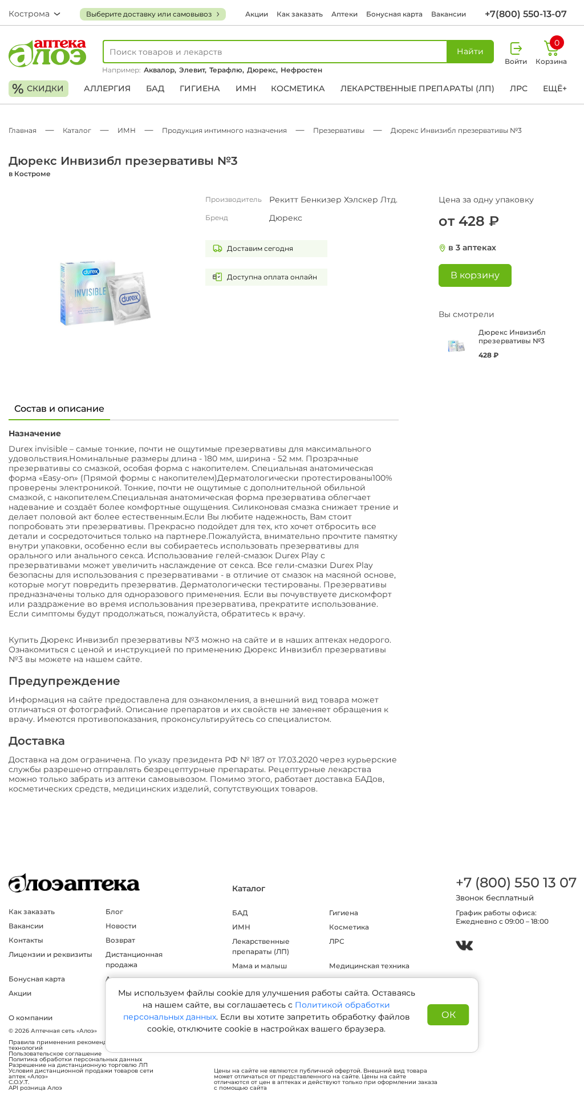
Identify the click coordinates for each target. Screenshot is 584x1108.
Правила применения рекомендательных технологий (72, 1045)
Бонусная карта (394, 14)
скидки (38, 88)
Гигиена (200, 88)
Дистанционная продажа (134, 959)
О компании (30, 1017)
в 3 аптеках (472, 248)
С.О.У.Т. (19, 1082)
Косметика (298, 88)
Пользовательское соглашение (55, 1054)
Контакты (26, 940)
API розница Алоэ (35, 1088)
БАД (155, 88)
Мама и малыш (259, 965)
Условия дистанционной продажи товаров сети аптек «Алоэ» (81, 1073)
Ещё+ (555, 88)
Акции (256, 14)
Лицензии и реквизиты (50, 954)
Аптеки (344, 14)
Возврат (120, 940)
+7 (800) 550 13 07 (515, 882)
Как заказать (300, 14)
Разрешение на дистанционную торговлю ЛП (78, 1065)
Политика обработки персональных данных (75, 1059)
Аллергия (107, 88)
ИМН (246, 88)
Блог (114, 911)
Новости (121, 926)
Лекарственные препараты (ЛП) (417, 88)
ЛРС (519, 88)
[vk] (464, 947)
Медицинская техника (369, 965)
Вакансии (448, 14)
